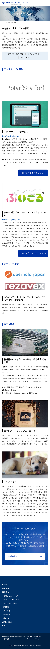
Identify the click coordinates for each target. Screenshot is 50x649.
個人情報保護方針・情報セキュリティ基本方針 (14, 638)
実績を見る (13, 556)
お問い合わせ (7, 622)
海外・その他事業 (10, 603)
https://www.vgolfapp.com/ (11, 220)
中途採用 (6, 614)
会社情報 (5, 588)
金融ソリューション (11, 596)
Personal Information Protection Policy (34, 638)
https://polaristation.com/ (10, 136)
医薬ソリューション (11, 599)
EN (3, 626)
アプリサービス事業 (15, 54)
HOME (4, 585)
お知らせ (5, 618)
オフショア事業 (33, 54)
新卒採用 (6, 611)
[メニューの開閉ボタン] (47, 3)
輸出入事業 (25, 57)
